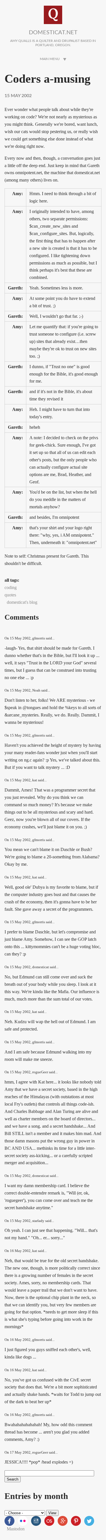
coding (11, 587)
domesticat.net (53, 32)
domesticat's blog (22, 602)
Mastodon (16, 1528)
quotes (10, 594)
